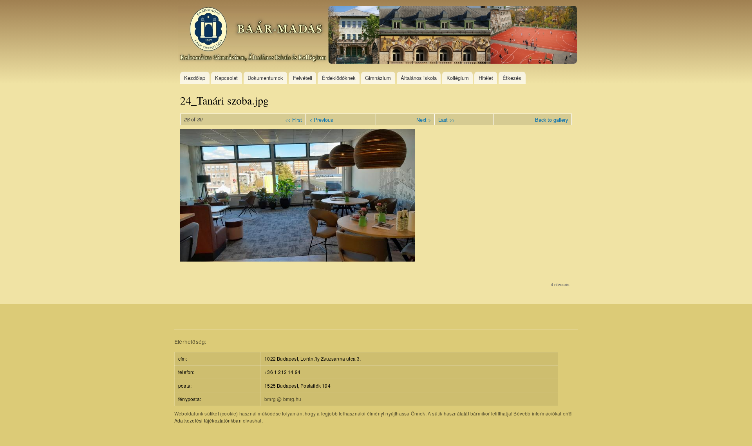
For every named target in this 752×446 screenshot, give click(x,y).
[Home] (378, 36)
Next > (423, 119)
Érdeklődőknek (339, 77)
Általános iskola (419, 77)
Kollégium (457, 77)
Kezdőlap (194, 77)
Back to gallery (551, 119)
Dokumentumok (265, 77)
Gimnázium (378, 77)
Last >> (446, 119)
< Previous (321, 119)
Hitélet (486, 77)
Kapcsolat (226, 77)
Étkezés (512, 77)
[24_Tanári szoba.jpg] (297, 259)
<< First (293, 119)
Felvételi (302, 77)
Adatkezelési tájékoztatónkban (208, 420)
